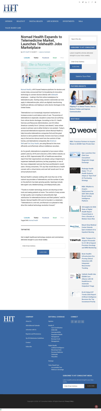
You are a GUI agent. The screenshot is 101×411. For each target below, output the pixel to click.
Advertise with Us (31, 330)
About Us (28, 321)
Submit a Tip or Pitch (83, 76)
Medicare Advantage (57, 369)
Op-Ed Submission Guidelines (35, 338)
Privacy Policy (69, 401)
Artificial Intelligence (57, 348)
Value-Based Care (53, 365)
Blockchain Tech (56, 350)
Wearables (54, 357)
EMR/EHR (54, 330)
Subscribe (29, 346)
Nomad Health (26, 89)
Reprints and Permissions (33, 334)
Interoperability (56, 332)
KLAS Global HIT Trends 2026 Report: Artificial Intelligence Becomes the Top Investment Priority (89, 297)
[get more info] (96, 2)
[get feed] (80, 2)
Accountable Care (56, 367)
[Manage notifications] (96, 406)
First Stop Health (33, 143)
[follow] (83, 2)
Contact (28, 342)
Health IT (51, 325)
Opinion (50, 321)
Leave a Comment (44, 52)
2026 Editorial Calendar (33, 325)
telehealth (54, 95)
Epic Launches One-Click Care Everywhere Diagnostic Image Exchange (89, 157)
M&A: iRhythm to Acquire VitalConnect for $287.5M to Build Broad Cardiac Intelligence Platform (88, 194)
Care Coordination (56, 328)
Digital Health (52, 345)
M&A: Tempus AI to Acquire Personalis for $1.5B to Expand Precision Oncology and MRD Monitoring (89, 243)
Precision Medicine (57, 352)
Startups (50, 361)
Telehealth (54, 354)
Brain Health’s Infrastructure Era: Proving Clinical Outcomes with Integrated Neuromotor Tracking (88, 261)
